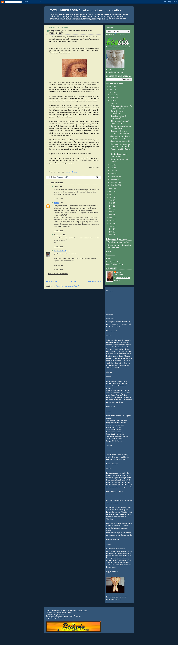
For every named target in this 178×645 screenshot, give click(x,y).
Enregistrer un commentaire (58, 274)
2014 (111, 200)
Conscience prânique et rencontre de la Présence (63, 616)
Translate (123, 34)
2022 (111, 223)
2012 (111, 194)
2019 (111, 215)
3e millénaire (110, 255)
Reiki (48, 611)
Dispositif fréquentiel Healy (55, 618)
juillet (113, 171)
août (112, 173)
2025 (111, 232)
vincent (56, 203)
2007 (111, 86)
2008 (111, 89)
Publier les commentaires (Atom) (67, 286)
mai (112, 165)
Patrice (118, 272)
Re (78, 611)
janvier (113, 95)
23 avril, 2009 (58, 270)
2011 (111, 191)
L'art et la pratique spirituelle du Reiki (59, 612)
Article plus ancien (94, 281)
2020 (111, 217)
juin (112, 168)
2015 (111, 203)
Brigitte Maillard (60, 251)
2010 (111, 189)
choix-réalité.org (71, 172)
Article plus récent (52, 281)
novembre (114, 182)
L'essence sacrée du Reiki (55, 614)
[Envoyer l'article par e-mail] (97, 177)
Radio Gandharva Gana (114, 264)
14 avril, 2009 (58, 198)
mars (113, 100)
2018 (111, 212)
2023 (111, 226)
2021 (111, 220)
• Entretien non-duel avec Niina (121, 141)
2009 (111, 92)
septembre (115, 176)
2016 (111, 206)
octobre (113, 179)
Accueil (73, 281)
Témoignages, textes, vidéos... (119, 242)
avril (112, 103)
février (113, 98)
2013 (111, 197)
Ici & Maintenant (112, 262)
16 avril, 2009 (58, 247)
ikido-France (83, 611)
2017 (111, 209)
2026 (111, 235)
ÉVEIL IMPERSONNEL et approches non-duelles (85, 10)
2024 (111, 229)
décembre (114, 185)
